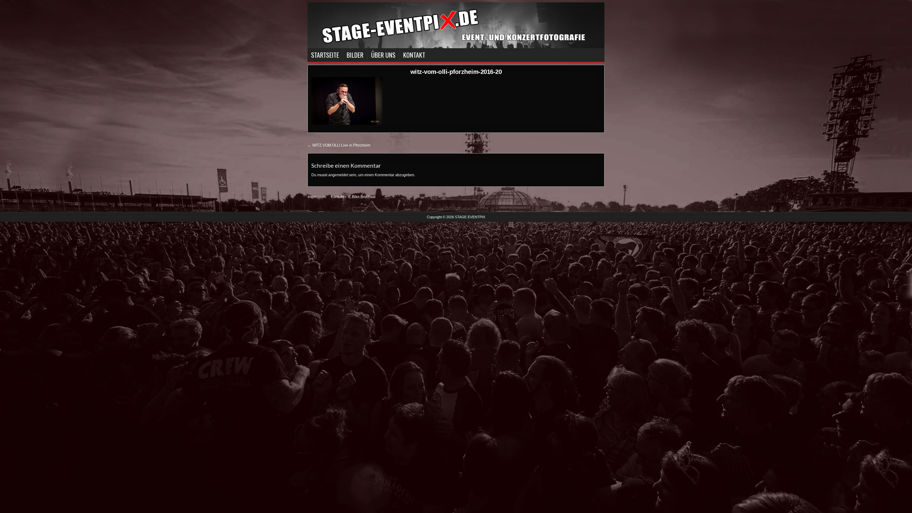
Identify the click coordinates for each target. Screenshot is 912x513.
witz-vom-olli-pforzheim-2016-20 (456, 71)
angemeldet (338, 175)
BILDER (355, 55)
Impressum (317, 197)
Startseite (325, 55)
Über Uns (383, 55)
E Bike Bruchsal (361, 197)
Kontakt (414, 55)
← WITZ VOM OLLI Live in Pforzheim (339, 145)
